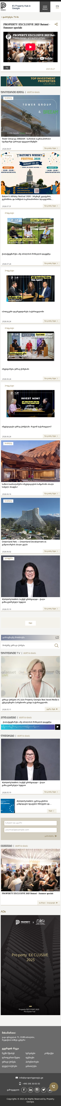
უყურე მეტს (50, 709)
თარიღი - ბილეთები (47, 903)
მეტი (50, 811)
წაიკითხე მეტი (50, 148)
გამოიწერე (49, 836)
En (57, 6)
